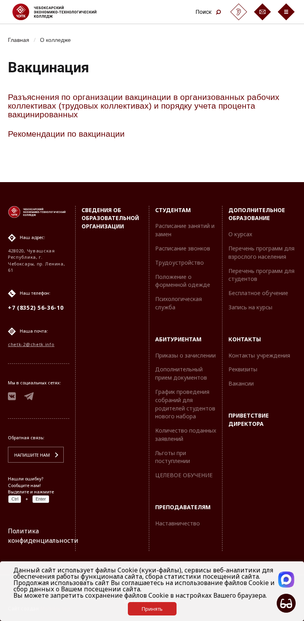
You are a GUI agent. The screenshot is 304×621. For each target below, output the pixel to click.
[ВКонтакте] (12, 397)
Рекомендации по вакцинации (66, 133)
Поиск (204, 12)
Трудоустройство (179, 262)
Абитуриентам (178, 339)
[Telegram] (29, 397)
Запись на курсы (250, 307)
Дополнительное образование (256, 214)
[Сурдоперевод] (238, 12)
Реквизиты (242, 369)
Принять (152, 608)
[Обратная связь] (262, 12)
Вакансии (241, 383)
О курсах (240, 234)
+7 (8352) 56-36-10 (36, 307)
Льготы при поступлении (172, 457)
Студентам (173, 210)
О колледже (55, 39)
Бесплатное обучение (258, 293)
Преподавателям (183, 507)
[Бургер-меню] (286, 12)
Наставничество (177, 523)
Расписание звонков (182, 248)
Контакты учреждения (259, 355)
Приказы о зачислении (185, 355)
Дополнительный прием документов (181, 373)
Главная (18, 39)
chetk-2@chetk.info (31, 344)
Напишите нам (32, 455)
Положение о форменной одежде (182, 281)
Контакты (244, 339)
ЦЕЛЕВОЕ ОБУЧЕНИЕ (184, 475)
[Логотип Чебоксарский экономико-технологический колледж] (61, 12)
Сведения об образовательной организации (110, 218)
